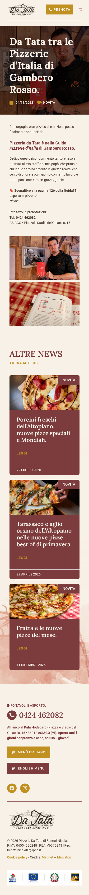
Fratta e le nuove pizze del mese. (39, 631)
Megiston (64, 857)
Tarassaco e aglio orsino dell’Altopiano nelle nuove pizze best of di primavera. (44, 534)
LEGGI (22, 453)
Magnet (47, 857)
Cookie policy (17, 857)
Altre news (36, 353)
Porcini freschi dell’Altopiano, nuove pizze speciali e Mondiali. (43, 430)
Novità (49, 102)
